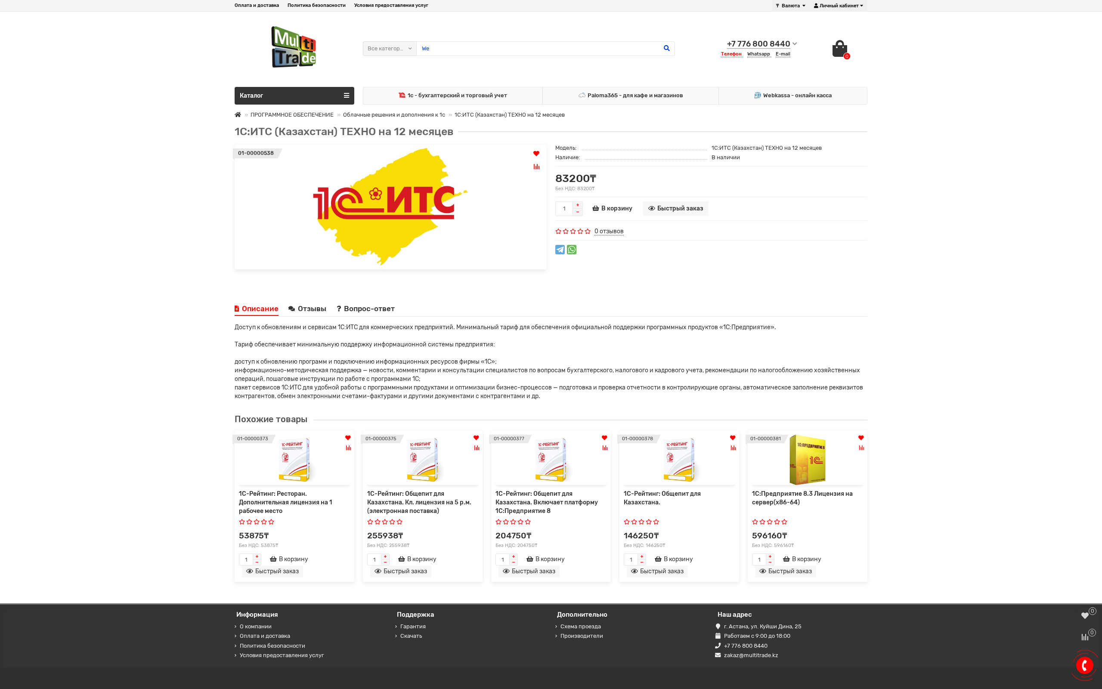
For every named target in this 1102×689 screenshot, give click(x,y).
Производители (581, 636)
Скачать (411, 636)
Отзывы (313, 308)
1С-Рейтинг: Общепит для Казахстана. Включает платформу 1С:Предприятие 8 (546, 502)
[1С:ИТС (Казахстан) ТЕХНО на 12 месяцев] (391, 207)
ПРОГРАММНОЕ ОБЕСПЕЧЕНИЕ (292, 114)
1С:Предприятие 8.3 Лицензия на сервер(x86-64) (802, 498)
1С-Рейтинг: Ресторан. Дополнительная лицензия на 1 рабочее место (285, 502)
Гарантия (413, 626)
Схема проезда (580, 626)
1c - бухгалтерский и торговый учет (457, 95)
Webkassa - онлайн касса (797, 95)
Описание (260, 308)
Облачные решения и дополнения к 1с (394, 114)
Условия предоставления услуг (391, 5)
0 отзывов (609, 231)
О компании (256, 626)
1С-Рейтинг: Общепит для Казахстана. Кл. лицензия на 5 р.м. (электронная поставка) (419, 502)
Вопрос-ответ (369, 308)
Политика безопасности (317, 5)
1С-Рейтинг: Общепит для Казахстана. (662, 498)
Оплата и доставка (257, 5)
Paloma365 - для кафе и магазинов (635, 95)
